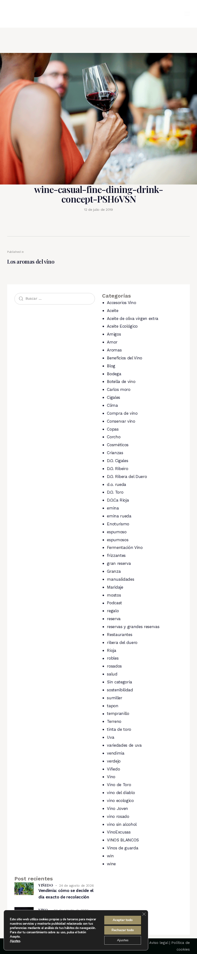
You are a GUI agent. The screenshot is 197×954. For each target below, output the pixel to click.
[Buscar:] (54, 298)
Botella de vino (121, 381)
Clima (112, 405)
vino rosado (118, 816)
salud (112, 674)
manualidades (120, 579)
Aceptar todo (123, 920)
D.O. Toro (115, 492)
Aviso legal (158, 943)
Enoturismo (118, 524)
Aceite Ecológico (122, 326)
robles (112, 658)
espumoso (116, 531)
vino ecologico (120, 800)
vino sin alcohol (122, 824)
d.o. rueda (116, 484)
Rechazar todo (122, 930)
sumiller (114, 697)
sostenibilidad (120, 689)
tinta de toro (119, 729)
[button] (187, 14)
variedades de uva (124, 745)
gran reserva (119, 563)
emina (113, 508)
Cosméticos (118, 444)
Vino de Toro (119, 784)
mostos (114, 595)
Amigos (114, 334)
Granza (114, 571)
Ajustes (15, 941)
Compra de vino (122, 413)
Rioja (111, 650)
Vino (111, 776)
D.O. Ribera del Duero (127, 476)
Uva (110, 737)
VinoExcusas (118, 832)
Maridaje (115, 587)
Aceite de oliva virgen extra (132, 318)
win (110, 855)
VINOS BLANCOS (123, 840)
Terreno (114, 721)
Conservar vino (121, 421)
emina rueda (119, 516)
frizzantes (116, 555)
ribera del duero (122, 642)
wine (111, 863)
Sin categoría (119, 682)
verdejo (114, 761)
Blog (111, 365)
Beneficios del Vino (124, 358)
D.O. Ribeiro (117, 468)
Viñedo (113, 769)
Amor (112, 342)
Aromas (114, 350)
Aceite (112, 310)
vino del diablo (121, 792)
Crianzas (115, 452)
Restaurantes (119, 634)
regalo (113, 610)
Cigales (113, 397)
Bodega (114, 373)
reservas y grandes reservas (133, 626)
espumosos (117, 539)
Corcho (113, 436)
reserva (114, 618)
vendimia (115, 753)
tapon (112, 705)
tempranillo (118, 713)
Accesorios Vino (121, 302)
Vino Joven (117, 808)
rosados (114, 666)
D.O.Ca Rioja (118, 500)
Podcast (114, 602)
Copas (112, 429)
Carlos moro (118, 389)
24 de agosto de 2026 (76, 885)
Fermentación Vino (124, 547)
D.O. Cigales (117, 460)
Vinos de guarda (122, 848)
